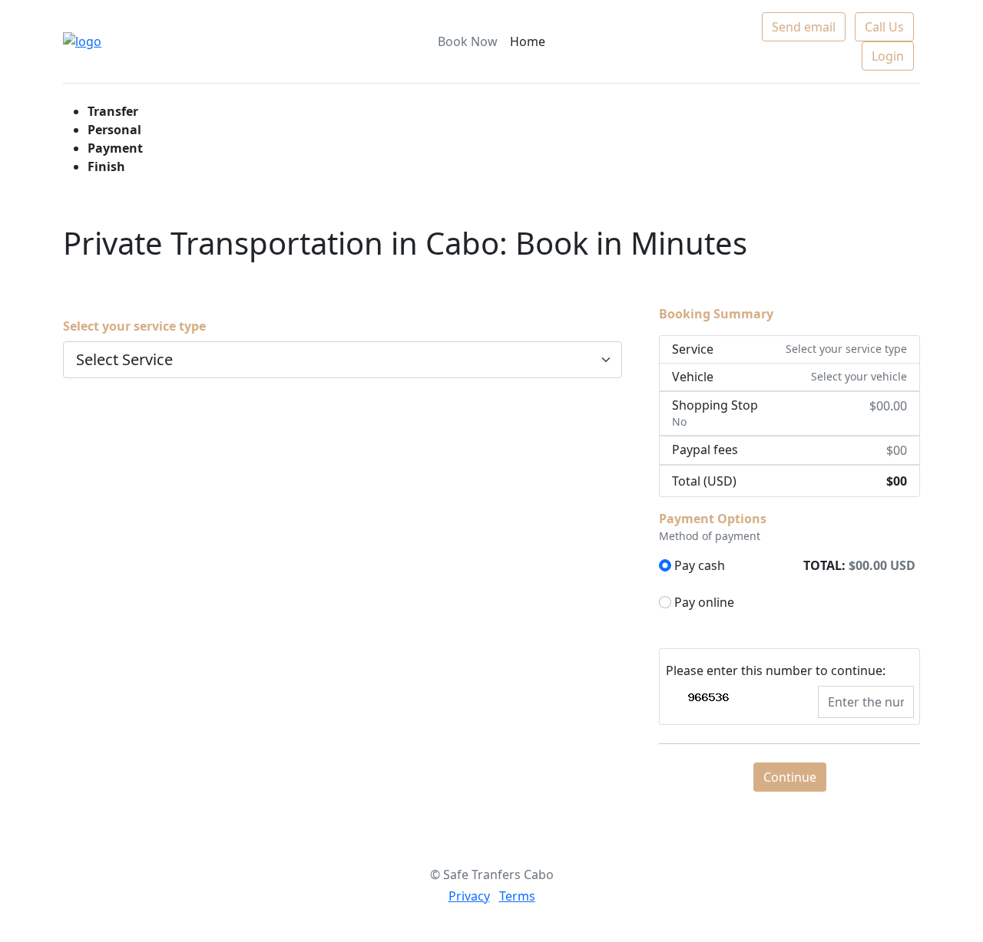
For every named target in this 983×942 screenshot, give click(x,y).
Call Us (884, 26)
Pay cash (699, 565)
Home (527, 41)
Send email (804, 26)
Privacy (469, 896)
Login (888, 56)
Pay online (704, 602)
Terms (517, 896)
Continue (789, 777)
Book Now (468, 41)
